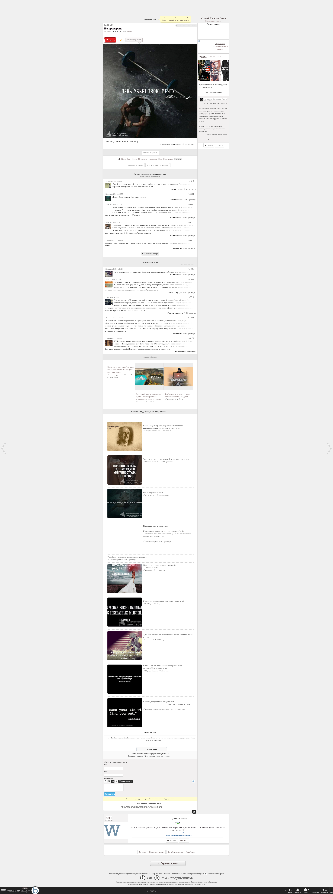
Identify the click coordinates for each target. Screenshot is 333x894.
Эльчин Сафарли (175, 292)
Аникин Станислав (172, 874)
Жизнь (123, 159)
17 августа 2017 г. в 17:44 (113, 204)
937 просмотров (190, 292)
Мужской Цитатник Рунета (216, 99)
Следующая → (329, 448)
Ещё (331, 892)
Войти (290, 892)
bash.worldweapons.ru (199, 882)
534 (182, 399)
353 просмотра (131, 560)
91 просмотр (165, 671)
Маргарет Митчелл (151, 671)
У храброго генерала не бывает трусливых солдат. (127, 557)
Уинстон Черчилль (175, 313)
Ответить (214, 134)
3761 (109, 818)
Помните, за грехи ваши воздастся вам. (168, 703)
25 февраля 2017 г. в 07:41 (114, 240)
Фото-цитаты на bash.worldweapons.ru (178, 833)
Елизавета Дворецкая (116, 375)
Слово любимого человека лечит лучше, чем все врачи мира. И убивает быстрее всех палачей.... (149, 396)
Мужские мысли (150, 462)
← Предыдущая (3, 448)
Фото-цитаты (152, 159)
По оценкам (297, 892)
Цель (160, 159)
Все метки (177, 159)
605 (153, 402)
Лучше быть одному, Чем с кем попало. (129, 197)
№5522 (191, 240)
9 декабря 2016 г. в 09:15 (113, 338)
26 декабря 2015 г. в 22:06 (114, 269)
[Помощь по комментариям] (193, 781)
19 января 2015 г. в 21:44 (113, 181)
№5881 (191, 204)
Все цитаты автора (150, 254)
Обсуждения (315, 892)
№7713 (191, 297)
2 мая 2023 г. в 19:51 (112, 297)
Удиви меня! (324, 892)
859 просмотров (167, 462)
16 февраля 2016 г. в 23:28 (114, 318)
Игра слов (148, 495)
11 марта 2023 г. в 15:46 (113, 279)
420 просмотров (190, 236)
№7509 (191, 279)
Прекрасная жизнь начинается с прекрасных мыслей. (164, 601)
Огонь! (209, 134)
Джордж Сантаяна (151, 431)
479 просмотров (190, 334)
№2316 (191, 181)
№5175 (191, 338)
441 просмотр (191, 352)
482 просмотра (190, 189)
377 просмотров (163, 495)
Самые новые (213, 24)
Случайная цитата (178, 818)
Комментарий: (108, 778)
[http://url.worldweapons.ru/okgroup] (213, 70)
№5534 (191, 194)
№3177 (191, 222)
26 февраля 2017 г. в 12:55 (114, 194)
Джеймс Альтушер (151, 542)
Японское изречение (116, 560)
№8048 (25, 888)
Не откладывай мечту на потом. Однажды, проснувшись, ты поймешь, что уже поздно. (151, 272)
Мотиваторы (142, 159)
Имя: (105, 764)
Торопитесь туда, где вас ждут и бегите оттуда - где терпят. (166, 459)
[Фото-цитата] (150, 139)
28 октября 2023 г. (119, 31)
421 (117, 377)
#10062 (203, 57)
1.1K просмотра (164, 640)
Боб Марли (149, 604)
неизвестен (150, 19)
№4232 (191, 318)
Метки (306, 892)
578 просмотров (161, 604)
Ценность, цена (168, 159)
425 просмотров (166, 542)
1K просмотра (160, 570)
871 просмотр (189, 144)
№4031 (191, 269)
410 (185, 830)
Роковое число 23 (161, 709)
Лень (128, 159)
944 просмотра (190, 200)
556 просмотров (190, 248)
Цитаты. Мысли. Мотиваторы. (18, 891)
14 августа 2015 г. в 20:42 (113, 222)
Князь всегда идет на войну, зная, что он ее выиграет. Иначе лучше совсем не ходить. (120, 369)
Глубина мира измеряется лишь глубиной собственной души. (177, 395)
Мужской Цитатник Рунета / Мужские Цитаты (128, 874)
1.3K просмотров (179, 709)
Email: (106, 771)
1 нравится (177, 144)
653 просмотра (190, 313)
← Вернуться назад (168, 863)
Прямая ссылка (222, 134)
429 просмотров (165, 431)
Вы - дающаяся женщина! (153, 493)
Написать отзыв (213, 140)
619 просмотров (190, 274)
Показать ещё (150, 733)
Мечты (134, 159)
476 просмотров (190, 218)
